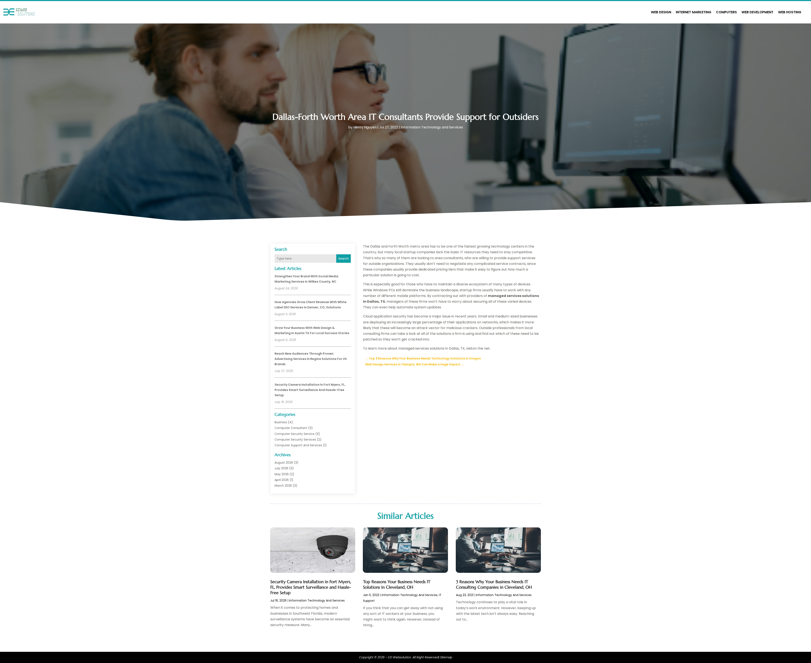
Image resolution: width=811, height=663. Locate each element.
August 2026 (284, 462)
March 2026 (283, 485)
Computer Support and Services (298, 445)
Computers (726, 12)
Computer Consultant (291, 428)
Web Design (661, 12)
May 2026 (282, 474)
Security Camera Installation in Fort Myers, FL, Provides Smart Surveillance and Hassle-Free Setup (310, 390)
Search (343, 258)
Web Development (757, 12)
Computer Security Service (294, 434)
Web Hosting (789, 12)
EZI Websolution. (400, 657)
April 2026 (282, 480)
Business (281, 422)
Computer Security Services (295, 439)
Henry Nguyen (365, 127)
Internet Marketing (693, 12)
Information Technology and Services (432, 127)
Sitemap (446, 657)
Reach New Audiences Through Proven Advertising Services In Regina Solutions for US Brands (311, 358)
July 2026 (281, 468)
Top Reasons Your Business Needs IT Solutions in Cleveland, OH (396, 584)
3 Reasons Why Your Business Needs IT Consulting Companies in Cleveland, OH (494, 584)
